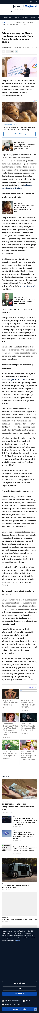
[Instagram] (31, 2)
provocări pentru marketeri (14, 379)
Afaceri (33, 18)
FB (3, 51)
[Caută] (11, 12)
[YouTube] (36, 2)
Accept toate (19, 994)
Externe (25, 18)
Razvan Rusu (6, 47)
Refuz (19, 988)
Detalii (18, 940)
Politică (16, 18)
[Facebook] (28, 2)
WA (12, 51)
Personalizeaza (19, 983)
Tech (8, 22)
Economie (7, 18)
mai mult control (27, 286)
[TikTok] (33, 2)
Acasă (3, 22)
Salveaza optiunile (19, 1009)
